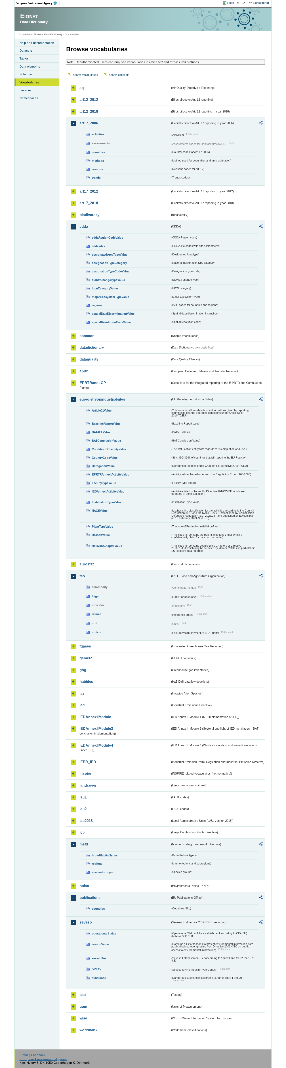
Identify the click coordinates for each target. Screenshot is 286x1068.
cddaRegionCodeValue (107, 237)
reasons (97, 169)
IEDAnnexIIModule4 (96, 745)
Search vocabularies (85, 75)
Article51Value (101, 410)
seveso (86, 922)
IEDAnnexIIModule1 (96, 717)
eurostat (87, 564)
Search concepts (119, 75)
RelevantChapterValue (107, 546)
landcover (88, 785)
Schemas (26, 74)
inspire (85, 773)
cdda (84, 226)
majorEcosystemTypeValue (110, 297)
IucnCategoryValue (105, 288)
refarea (96, 614)
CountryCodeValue (105, 457)
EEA (38, 3)
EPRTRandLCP (93, 383)
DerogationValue (103, 466)
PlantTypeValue (102, 526)
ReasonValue (101, 535)
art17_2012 (89, 191)
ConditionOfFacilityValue (109, 449)
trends (96, 177)
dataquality (89, 359)
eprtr (84, 371)
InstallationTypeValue (106, 502)
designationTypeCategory (109, 263)
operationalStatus (104, 933)
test (83, 995)
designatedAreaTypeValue (109, 254)
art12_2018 (89, 111)
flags (95, 596)
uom (83, 1007)
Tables (24, 58)
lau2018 (86, 821)
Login (230, 3)
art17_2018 (89, 203)
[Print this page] (238, 3)
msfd (84, 844)
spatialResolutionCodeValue (111, 322)
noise (84, 886)
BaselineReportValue (106, 423)
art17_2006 (89, 123)
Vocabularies (29, 82)
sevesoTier (99, 958)
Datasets (25, 50)
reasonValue (100, 944)
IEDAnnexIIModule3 (96, 728)
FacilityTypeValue (104, 483)
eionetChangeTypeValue (108, 280)
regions (97, 305)
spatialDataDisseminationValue (113, 313)
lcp (82, 832)
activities (98, 134)
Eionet (37, 34)
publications (90, 898)
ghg (83, 670)
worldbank (88, 1030)
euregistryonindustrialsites (102, 399)
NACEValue (99, 510)
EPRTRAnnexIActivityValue (110, 474)
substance (99, 978)
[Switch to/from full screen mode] (244, 3)
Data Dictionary (53, 34)
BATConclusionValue (106, 440)
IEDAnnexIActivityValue (108, 491)
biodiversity (89, 215)
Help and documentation (36, 43)
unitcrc (96, 632)
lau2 (83, 809)
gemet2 (86, 658)
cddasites (98, 246)
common (87, 336)
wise (83, 1018)
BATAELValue (101, 432)
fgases (85, 646)
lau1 (83, 797)
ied (82, 705)
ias (82, 693)
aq (82, 88)
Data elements (29, 66)
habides (86, 682)
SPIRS (96, 969)
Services (25, 90)
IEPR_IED (88, 762)
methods (98, 160)
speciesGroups (102, 872)
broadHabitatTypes (105, 855)
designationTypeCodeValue (110, 271)
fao (82, 576)
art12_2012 (89, 100)
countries (98, 152)
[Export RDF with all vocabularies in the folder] (261, 123)
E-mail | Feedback (32, 1055)
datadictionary (92, 347)
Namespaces (28, 98)
